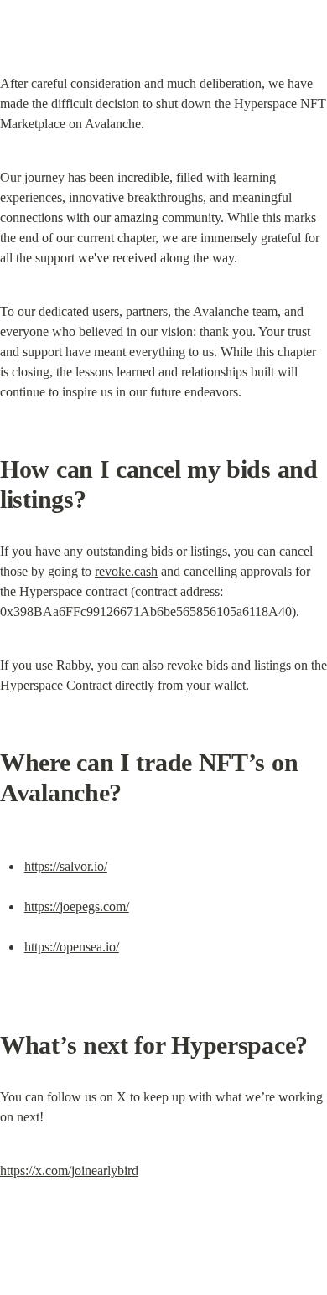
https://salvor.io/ (65, 866)
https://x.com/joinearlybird (69, 1170)
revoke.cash (126, 571)
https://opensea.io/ (71, 947)
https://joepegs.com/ (76, 906)
